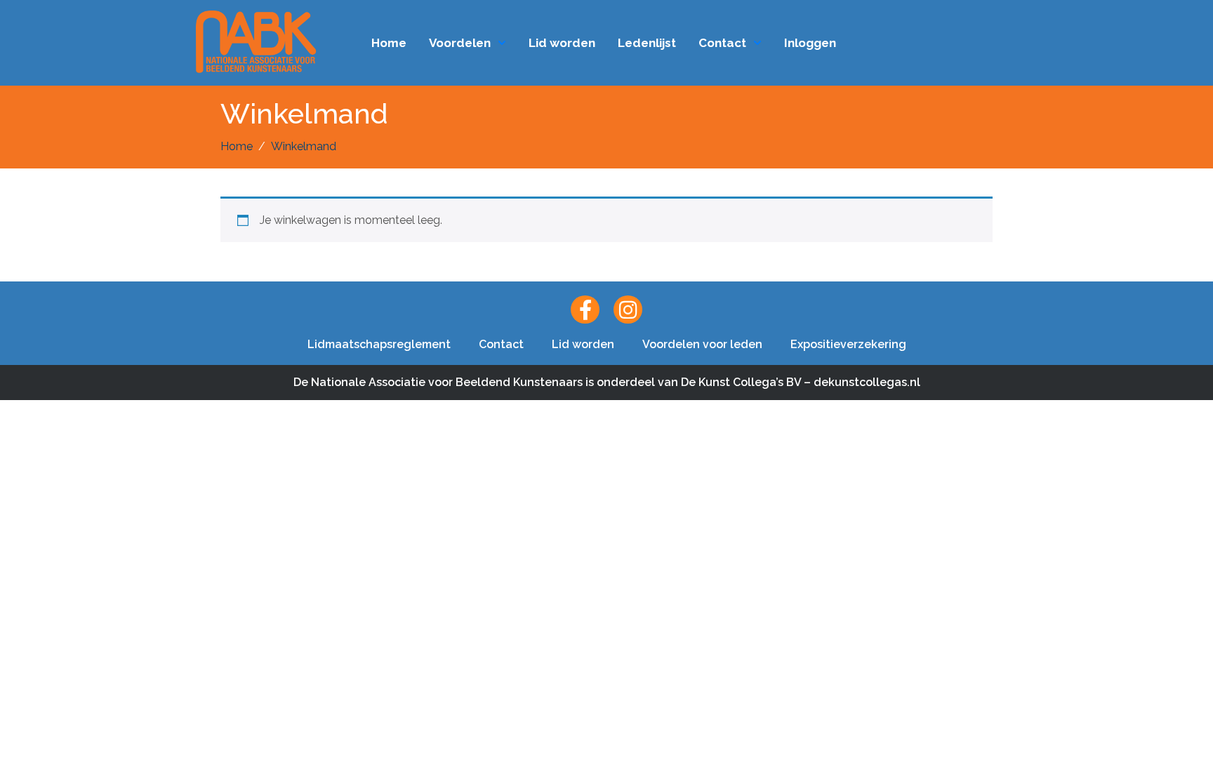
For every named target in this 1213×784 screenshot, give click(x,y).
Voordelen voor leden (702, 344)
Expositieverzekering (848, 344)
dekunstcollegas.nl (867, 382)
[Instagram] (628, 309)
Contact (722, 43)
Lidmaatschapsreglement (379, 344)
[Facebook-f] (585, 309)
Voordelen (460, 43)
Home (388, 43)
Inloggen (810, 43)
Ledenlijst (647, 43)
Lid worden (562, 43)
